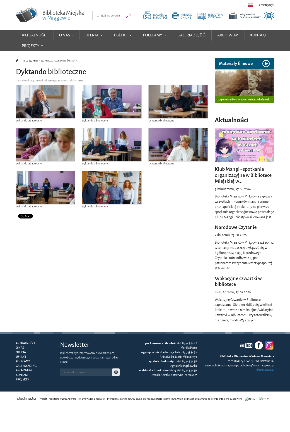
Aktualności (35, 35)
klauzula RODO (265, 370)
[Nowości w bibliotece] (156, 19)
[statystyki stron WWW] (250, 398)
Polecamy (23, 361)
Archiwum (24, 370)
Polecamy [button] (153, 35)
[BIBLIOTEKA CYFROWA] (213, 19)
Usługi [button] (121, 35)
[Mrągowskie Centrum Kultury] (246, 19)
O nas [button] (65, 35)
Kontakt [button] (258, 35)
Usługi (21, 356)
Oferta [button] (92, 35)
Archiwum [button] (228, 35)
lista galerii (30, 60)
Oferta (21, 352)
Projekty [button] (31, 46)
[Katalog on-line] (184, 19)
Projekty (22, 379)
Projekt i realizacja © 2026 (53, 398)
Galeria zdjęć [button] (192, 35)
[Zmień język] (252, 5)
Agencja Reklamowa (79, 398)
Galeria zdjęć (26, 366)
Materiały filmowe (236, 63)
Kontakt (22, 375)
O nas (20, 347)
